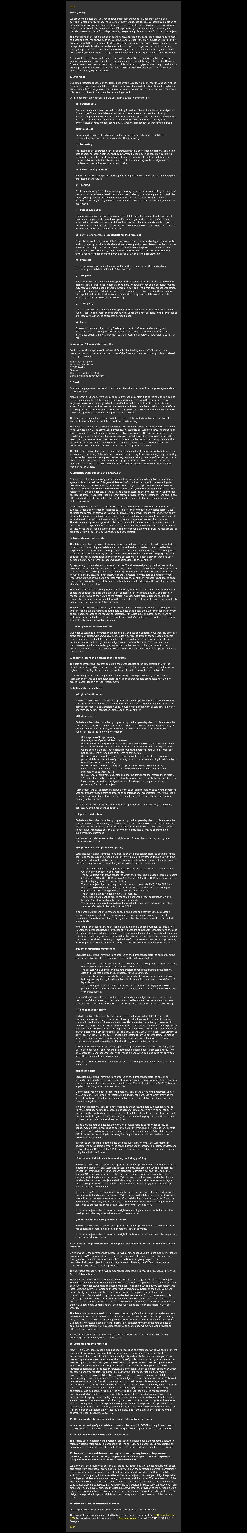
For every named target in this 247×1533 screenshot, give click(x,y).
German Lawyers (128, 1518)
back (72, 6)
